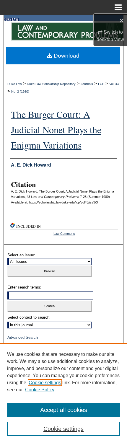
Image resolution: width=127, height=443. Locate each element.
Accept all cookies (63, 410)
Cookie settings (45, 382)
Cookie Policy (39, 389)
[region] (63, 393)
